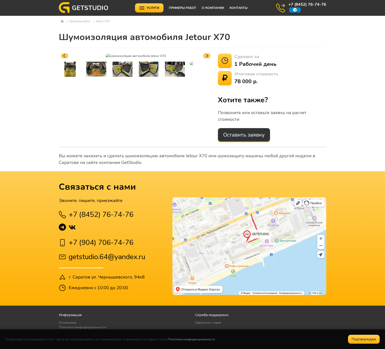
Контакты (238, 8)
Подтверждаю (364, 339)
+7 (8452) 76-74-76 (307, 4)
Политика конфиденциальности (82, 327)
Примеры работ (182, 8)
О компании (213, 8)
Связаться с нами (208, 323)
